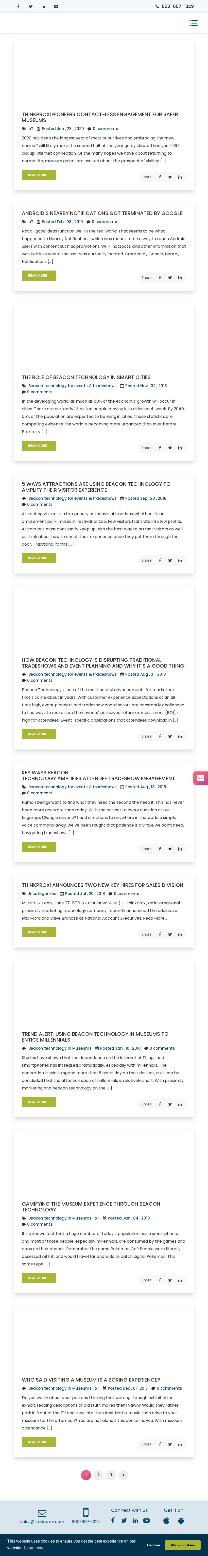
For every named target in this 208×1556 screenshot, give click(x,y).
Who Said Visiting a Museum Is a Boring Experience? (91, 1379)
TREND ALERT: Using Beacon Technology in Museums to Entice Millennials (95, 1036)
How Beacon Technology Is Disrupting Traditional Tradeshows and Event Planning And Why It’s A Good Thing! (104, 662)
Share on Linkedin (180, 177)
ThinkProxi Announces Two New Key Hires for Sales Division (102, 885)
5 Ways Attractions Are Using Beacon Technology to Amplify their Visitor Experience (96, 486)
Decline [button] (153, 1545)
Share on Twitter (170, 177)
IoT (30, 128)
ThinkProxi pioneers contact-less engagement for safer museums (100, 117)
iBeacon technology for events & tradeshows (72, 385)
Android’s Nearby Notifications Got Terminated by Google (102, 213)
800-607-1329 (178, 6)
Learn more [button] (34, 1548)
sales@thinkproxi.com (42, 1522)
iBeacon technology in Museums (59, 1048)
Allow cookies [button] (183, 1545)
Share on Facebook (160, 177)
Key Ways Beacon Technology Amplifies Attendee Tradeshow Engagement (98, 775)
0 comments (105, 128)
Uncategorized (42, 893)
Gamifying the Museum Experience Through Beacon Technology (91, 1206)
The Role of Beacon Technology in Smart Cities (86, 377)
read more (38, 174)
